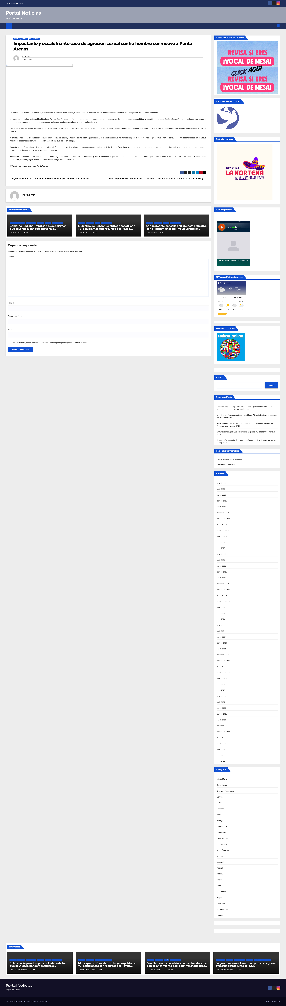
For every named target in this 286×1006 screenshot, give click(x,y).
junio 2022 (221, 761)
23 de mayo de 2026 (19, 970)
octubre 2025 (222, 525)
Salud (219, 886)
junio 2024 (221, 619)
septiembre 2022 (223, 743)
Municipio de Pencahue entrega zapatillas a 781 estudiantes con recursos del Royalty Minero (106, 228)
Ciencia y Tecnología (225, 791)
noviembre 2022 (223, 732)
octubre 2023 (222, 667)
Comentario (13, 257)
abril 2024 (221, 631)
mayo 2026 (221, 483)
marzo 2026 (221, 495)
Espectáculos (222, 838)
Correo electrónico (16, 316)
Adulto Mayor (222, 779)
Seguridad (221, 897)
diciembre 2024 (223, 584)
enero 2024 (221, 649)
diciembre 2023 (223, 655)
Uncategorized (34, 38)
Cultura (220, 803)
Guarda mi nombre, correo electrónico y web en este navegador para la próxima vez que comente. (49, 343)
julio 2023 (221, 684)
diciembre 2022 (223, 726)
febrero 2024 (222, 643)
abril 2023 (221, 702)
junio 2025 (221, 548)
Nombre (11, 303)
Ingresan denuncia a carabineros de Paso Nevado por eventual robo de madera (51, 178)
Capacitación (222, 785)
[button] (274, 26)
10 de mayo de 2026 (157, 970)
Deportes (21, 223)
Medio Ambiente (223, 850)
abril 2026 (221, 489)
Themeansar (43, 1001)
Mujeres (220, 856)
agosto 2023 (222, 678)
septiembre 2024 (223, 601)
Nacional (17, 38)
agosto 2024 (222, 607)
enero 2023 (221, 720)
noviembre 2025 (223, 519)
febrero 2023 (222, 714)
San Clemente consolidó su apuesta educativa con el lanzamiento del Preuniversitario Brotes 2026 (176, 228)
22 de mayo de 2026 (88, 970)
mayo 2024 (221, 625)
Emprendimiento (223, 826)
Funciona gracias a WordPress (16, 1001)
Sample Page (276, 1001)
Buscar (219, 377)
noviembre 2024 (223, 590)
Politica (220, 874)
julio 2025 (221, 542)
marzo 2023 (221, 708)
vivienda (220, 915)
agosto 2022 (222, 749)
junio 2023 (221, 690)
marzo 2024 (221, 637)
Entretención (222, 832)
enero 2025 (221, 578)
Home (267, 1001)
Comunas (13, 223)
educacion (89, 223)
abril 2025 (221, 560)
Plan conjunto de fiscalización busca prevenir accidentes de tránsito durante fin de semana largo (157, 178)
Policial (24, 38)
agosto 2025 (222, 536)
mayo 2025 (221, 554)
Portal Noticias (23, 13)
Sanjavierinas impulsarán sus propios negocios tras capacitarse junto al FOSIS (246, 964)
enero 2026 (221, 507)
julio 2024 (221, 613)
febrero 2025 (222, 572)
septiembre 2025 (223, 530)
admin (27, 56)
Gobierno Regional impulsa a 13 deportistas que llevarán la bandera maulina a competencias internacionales (38, 228)
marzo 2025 (221, 566)
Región (48, 223)
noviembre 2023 (223, 661)
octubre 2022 (222, 738)
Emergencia (221, 821)
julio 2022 (221, 755)
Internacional (31, 223)
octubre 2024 (222, 596)
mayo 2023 (221, 696)
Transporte (221, 903)
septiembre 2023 (223, 672)
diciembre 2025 (223, 513)
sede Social (221, 892)
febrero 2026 (222, 501)
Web (10, 329)
